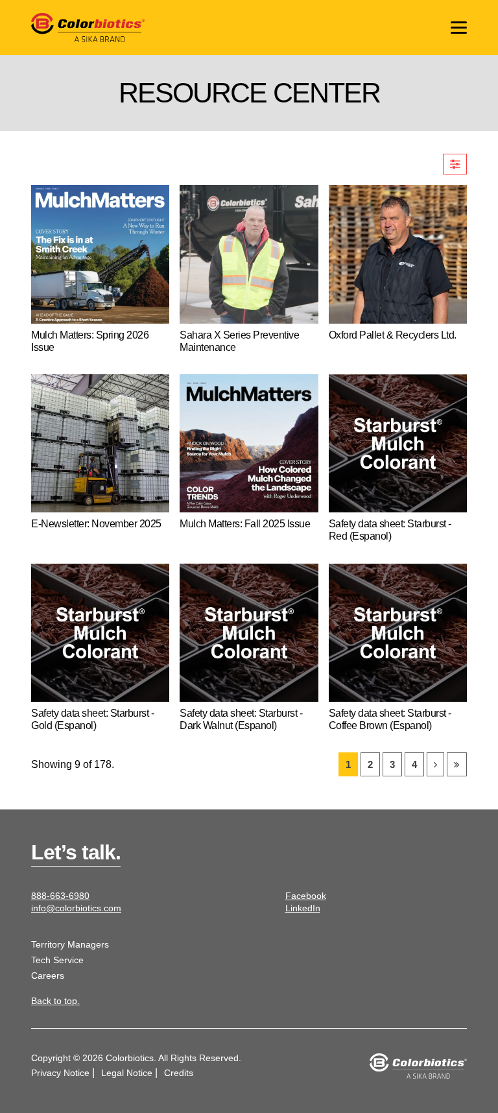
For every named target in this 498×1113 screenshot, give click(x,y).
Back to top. (55, 1000)
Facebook (305, 896)
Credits (178, 1073)
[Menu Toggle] (458, 27)
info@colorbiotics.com (76, 908)
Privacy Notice (60, 1073)
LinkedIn (302, 908)
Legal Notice (126, 1073)
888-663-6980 (60, 896)
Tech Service (57, 960)
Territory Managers (70, 944)
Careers (47, 975)
